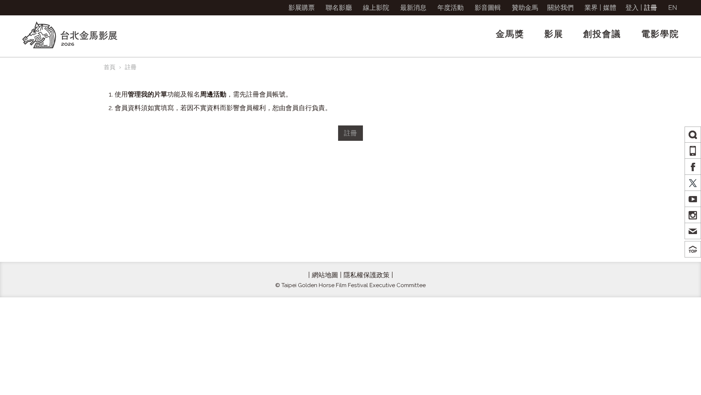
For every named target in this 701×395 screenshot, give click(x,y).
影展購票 (301, 7)
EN (672, 7)
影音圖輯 (488, 7)
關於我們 (560, 7)
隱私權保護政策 (367, 275)
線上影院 (376, 7)
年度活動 (450, 7)
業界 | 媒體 (600, 7)
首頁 (109, 67)
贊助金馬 (525, 7)
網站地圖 (325, 275)
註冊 (650, 7)
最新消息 (413, 7)
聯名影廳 (339, 7)
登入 (632, 7)
